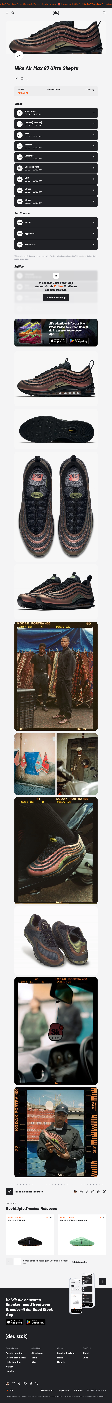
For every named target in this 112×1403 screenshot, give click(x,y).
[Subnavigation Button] (7, 13)
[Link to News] (13, 13)
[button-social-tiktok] (98, 1191)
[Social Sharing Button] (9, 1191)
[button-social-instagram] (81, 1191)
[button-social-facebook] (87, 1191)
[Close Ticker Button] (104, 4)
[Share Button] (16, 79)
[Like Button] (28, 79)
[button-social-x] (104, 1191)
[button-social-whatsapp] (92, 1191)
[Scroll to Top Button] (102, 1281)
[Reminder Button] (22, 79)
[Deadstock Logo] (56, 13)
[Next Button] (17, 1261)
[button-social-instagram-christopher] (75, 1191)
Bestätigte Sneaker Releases (31, 1208)
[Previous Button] (9, 1261)
